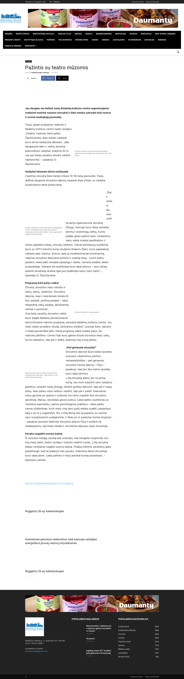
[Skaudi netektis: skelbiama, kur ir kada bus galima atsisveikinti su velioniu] (78, 629)
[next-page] (30, 577)
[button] (178, 52)
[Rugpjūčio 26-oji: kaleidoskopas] (68, 496)
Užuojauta (90, 639)
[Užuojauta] (78, 641)
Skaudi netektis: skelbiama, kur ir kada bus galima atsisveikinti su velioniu (98, 628)
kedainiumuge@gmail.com (36, 651)
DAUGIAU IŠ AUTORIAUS (60, 483)
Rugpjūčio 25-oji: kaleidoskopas (44, 571)
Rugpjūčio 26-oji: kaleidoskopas (44, 511)
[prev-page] (26, 577)
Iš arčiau (28, 61)
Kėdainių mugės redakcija (40, 72)
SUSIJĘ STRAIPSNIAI (36, 483)
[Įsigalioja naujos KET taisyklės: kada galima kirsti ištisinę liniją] (78, 653)
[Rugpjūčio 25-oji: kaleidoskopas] (68, 556)
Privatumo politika (136, 677)
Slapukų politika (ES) (152, 677)
